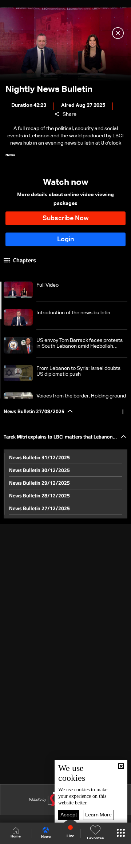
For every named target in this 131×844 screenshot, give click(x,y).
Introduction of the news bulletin (73, 312)
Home (16, 836)
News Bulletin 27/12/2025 (39, 508)
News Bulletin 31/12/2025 (39, 457)
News (46, 837)
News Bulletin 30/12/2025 (39, 470)
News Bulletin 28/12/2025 (39, 495)
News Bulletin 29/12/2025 (39, 482)
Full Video (47, 285)
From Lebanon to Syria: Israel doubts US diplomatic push (78, 371)
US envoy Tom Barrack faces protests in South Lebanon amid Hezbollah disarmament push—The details (79, 343)
